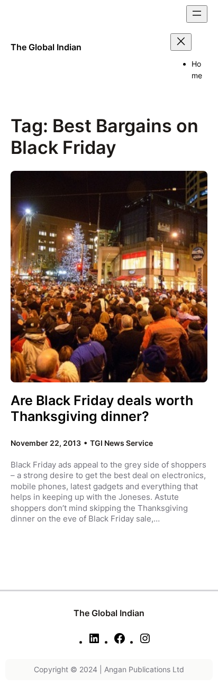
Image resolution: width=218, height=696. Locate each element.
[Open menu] (196, 14)
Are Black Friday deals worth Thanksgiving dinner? (102, 408)
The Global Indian (46, 47)
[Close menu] (181, 42)
